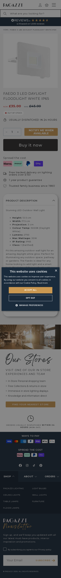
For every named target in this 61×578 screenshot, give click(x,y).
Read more (42, 283)
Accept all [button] (30, 290)
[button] (30, 305)
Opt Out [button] (30, 298)
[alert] (30, 289)
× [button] (56, 270)
